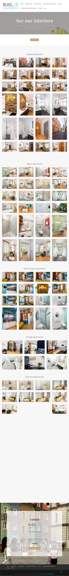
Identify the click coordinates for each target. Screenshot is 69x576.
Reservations (37, 4)
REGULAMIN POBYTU (49, 574)
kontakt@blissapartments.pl (34, 539)
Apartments (28, 4)
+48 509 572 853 (34, 532)
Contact (40, 8)
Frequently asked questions (29, 8)
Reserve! (34, 39)
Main (22, 4)
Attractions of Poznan (49, 4)
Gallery (60, 4)
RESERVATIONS (34, 548)
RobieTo (42, 574)
